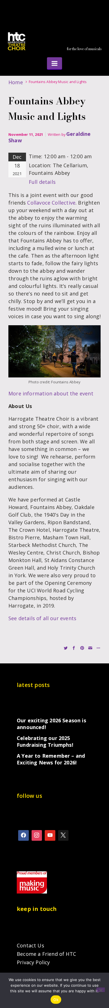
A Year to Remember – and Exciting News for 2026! (51, 759)
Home (15, 82)
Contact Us (30, 945)
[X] (63, 835)
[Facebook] (23, 835)
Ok (55, 999)
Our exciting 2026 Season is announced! (51, 723)
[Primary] (54, 63)
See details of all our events (42, 618)
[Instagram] (37, 835)
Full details (42, 181)
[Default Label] (50, 835)
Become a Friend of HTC (46, 953)
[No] (100, 990)
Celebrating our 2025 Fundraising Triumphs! (45, 741)
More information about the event (50, 393)
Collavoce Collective (51, 202)
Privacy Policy (33, 962)
